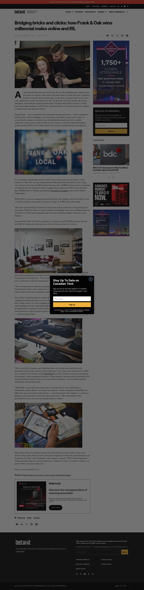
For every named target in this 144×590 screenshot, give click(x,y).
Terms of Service (78, 310)
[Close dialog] (90, 279)
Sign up (72, 305)
